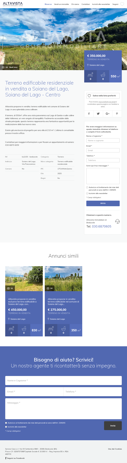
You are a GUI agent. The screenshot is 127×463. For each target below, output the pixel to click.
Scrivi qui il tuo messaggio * (97, 166)
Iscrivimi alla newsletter (98, 193)
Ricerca (48, 4)
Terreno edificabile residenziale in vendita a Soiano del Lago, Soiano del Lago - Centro (39, 89)
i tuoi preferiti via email (107, 102)
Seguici (115, 4)
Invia (103, 203)
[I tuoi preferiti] (122, 4)
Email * (89, 146)
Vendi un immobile (61, 4)
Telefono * (90, 156)
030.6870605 (101, 226)
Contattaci (86, 4)
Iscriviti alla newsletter (101, 4)
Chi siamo (75, 4)
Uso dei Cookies (115, 449)
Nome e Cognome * (94, 136)
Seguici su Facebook (16, 458)
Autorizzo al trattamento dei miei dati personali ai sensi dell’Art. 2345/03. (104, 188)
